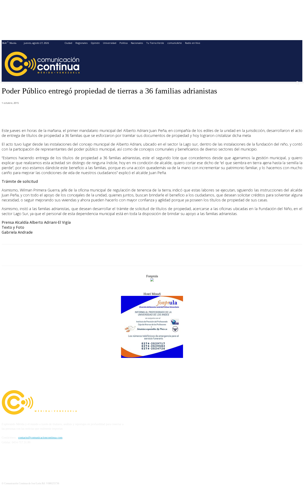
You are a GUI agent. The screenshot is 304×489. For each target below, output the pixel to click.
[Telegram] (84, 114)
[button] (297, 83)
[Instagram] (16, 461)
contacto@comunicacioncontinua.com (40, 437)
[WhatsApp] (69, 114)
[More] (99, 113)
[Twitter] (54, 114)
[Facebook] (39, 114)
